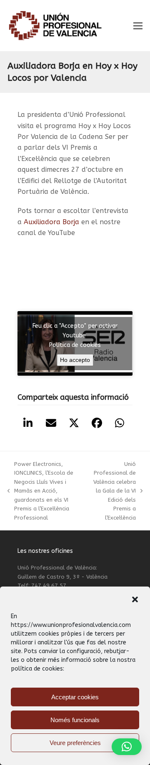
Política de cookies (75, 345)
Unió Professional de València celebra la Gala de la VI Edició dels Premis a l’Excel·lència (114, 491)
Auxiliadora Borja (51, 222)
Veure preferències (75, 742)
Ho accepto (75, 360)
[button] (135, 599)
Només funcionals (75, 719)
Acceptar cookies (75, 697)
